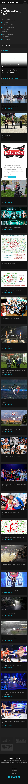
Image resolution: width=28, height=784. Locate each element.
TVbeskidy (14, 767)
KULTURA (5, 22)
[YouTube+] (19, 777)
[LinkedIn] (11, 777)
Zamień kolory (5, 50)
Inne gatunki (5, 37)
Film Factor (14, 769)
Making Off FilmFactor (8, 20)
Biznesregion (15, 770)
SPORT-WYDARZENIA (8, 27)
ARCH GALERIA (6, 39)
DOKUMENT (5, 32)
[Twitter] (14, 777)
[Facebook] (9, 777)
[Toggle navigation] (25, 2)
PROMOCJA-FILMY (7, 34)
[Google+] (16, 777)
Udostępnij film (5, 78)
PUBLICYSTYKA (6, 29)
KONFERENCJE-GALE (8, 25)
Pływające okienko (14, 78)
